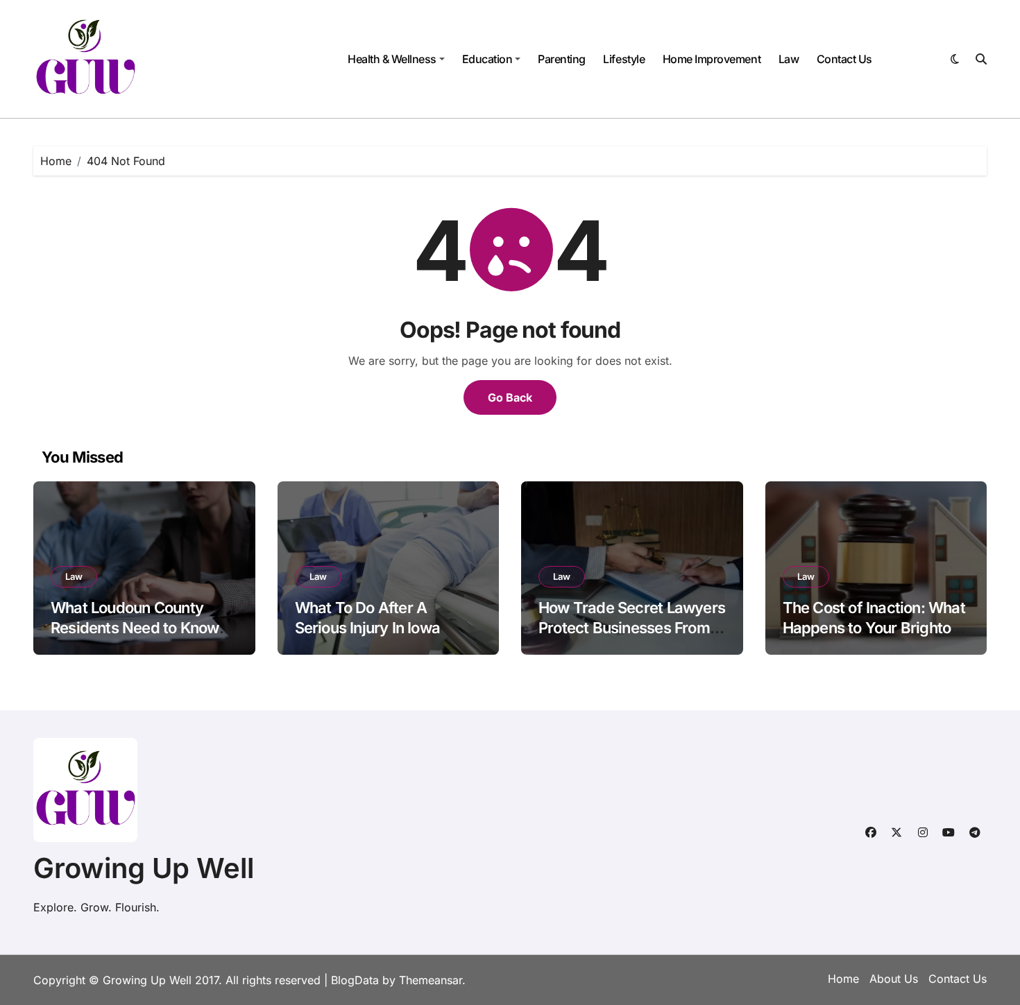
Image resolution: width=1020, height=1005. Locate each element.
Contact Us (844, 59)
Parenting (562, 59)
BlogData (355, 980)
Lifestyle (624, 59)
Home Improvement (711, 59)
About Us (893, 979)
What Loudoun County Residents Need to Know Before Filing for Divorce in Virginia (142, 637)
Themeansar (430, 980)
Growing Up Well (143, 868)
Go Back (510, 397)
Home (843, 979)
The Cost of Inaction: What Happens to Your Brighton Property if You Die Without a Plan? (876, 637)
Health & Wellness (392, 59)
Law (789, 59)
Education (487, 59)
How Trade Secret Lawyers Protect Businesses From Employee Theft (631, 627)
